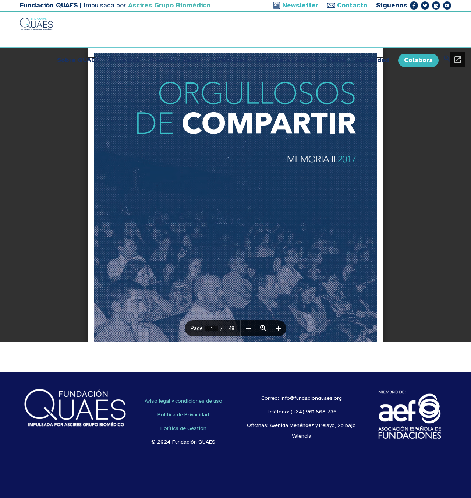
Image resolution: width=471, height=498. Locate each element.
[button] (445, 60)
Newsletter (300, 5)
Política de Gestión (183, 428)
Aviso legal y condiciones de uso (183, 401)
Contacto (352, 5)
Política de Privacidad (183, 414)
